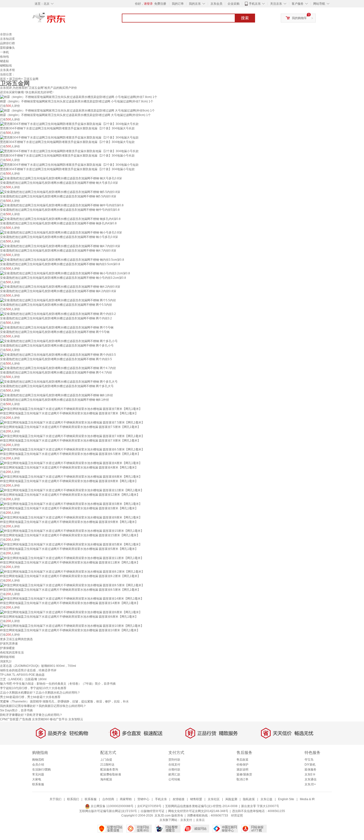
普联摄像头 (7, 47)
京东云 (200, 820)
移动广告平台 (59, 719)
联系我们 (73, 799)
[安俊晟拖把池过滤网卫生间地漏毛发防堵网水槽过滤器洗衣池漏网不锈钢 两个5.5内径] (58, 300)
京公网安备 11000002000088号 (111, 806)
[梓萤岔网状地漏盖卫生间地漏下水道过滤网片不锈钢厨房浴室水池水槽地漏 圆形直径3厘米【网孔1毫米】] (71, 503)
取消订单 (242, 779)
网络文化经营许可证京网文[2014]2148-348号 (198, 811)
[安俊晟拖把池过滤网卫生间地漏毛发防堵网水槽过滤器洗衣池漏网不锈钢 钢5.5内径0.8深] (60, 191)
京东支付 (186, 820)
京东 (65, 19)
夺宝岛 (309, 759)
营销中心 (143, 799)
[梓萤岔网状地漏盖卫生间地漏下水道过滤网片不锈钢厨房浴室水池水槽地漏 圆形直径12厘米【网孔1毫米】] (72, 490)
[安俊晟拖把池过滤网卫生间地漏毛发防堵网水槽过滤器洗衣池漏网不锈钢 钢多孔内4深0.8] (60, 218)
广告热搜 (25, 719)
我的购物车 (299, 18)
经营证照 (237, 815)
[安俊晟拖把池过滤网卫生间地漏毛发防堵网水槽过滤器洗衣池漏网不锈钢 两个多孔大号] (59, 381)
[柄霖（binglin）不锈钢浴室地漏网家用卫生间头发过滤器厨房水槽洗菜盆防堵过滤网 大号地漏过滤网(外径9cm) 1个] (77, 110)
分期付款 (174, 769)
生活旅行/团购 (41, 769)
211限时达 (107, 764)
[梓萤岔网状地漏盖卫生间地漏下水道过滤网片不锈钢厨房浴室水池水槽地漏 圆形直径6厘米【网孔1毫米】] (71, 612)
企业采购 (233, 3)
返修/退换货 (244, 774)
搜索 (245, 18)
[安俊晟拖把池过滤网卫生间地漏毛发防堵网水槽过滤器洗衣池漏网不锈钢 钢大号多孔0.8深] (61, 178)
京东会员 (216, 3)
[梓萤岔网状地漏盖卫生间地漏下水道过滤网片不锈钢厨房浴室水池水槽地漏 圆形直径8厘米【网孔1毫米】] (71, 476)
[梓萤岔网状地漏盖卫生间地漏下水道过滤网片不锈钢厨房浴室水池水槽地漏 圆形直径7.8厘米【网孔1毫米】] (72, 436)
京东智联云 (75, 719)
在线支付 (174, 764)
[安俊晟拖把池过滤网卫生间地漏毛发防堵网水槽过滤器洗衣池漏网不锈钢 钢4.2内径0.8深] (60, 286)
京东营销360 (40, 719)
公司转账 (174, 779)
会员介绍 (38, 764)
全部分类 (6, 34)
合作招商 (108, 799)
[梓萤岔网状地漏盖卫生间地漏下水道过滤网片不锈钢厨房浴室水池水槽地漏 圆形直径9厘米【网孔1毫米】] (71, 517)
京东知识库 (7, 39)
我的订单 (178, 3)
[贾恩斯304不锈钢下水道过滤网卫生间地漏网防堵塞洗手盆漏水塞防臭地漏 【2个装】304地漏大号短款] (69, 137)
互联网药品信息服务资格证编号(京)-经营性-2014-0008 (201, 806)
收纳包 (4, 56)
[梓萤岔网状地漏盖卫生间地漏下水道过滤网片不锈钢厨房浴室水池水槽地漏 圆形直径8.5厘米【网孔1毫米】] (72, 585)
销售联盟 (196, 799)
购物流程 (38, 759)
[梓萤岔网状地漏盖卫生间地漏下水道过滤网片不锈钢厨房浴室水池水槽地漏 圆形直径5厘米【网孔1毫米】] (71, 544)
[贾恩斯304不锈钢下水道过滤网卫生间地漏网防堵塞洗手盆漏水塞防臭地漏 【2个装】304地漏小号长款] (69, 151)
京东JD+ (310, 784)
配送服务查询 (109, 769)
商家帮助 (126, 799)
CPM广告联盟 (9, 719)
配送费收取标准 (110, 774)
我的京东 (195, 3)
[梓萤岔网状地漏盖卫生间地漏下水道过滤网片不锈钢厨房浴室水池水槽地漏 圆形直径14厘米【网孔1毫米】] (72, 598)
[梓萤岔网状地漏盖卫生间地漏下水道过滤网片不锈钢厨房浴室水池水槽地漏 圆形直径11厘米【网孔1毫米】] (72, 558)
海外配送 (106, 779)
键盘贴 (4, 61)
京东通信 (310, 779)
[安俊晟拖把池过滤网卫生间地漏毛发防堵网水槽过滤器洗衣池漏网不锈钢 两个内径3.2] (58, 313)
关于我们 (55, 799)
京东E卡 (310, 774)
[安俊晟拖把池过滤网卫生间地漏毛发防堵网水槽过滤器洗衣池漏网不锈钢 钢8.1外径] (56, 395)
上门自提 (106, 759)
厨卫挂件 (15, 79)
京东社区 (214, 799)
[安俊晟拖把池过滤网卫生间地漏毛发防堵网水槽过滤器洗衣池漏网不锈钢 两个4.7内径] (58, 368)
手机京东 (255, 3)
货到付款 (174, 759)
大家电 (36, 779)
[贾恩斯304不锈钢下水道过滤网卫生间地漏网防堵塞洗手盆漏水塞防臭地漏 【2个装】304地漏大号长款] (69, 124)
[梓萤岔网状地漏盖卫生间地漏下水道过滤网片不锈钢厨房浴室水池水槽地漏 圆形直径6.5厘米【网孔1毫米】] (72, 449)
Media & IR (307, 799)
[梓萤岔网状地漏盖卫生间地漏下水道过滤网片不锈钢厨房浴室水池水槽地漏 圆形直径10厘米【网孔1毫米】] (72, 625)
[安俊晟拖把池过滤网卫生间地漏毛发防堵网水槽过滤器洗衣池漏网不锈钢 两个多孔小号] (59, 341)
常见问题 (38, 774)
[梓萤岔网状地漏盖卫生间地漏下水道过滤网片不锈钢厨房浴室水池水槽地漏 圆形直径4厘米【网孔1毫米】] (71, 463)
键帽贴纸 (6, 65)
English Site (286, 799)
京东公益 (266, 799)
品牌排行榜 (7, 43)
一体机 (4, 52)
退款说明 (242, 769)
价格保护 (242, 764)
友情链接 (178, 799)
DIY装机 (310, 764)
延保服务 (310, 769)
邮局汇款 (174, 774)
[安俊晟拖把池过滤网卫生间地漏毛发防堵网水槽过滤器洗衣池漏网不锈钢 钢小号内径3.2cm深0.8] (65, 273)
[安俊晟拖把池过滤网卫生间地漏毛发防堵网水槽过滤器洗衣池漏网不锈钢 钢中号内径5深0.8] (62, 205)
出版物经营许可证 (152, 811)
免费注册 (160, 3)
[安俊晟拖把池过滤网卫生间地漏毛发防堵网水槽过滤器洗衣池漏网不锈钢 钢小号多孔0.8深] (61, 232)
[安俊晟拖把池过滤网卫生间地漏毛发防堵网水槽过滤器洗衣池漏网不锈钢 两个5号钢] (56, 327)
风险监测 (231, 799)
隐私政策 (249, 799)
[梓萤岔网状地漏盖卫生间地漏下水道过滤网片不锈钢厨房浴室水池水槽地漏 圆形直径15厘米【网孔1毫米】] (72, 531)
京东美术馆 (7, 70)
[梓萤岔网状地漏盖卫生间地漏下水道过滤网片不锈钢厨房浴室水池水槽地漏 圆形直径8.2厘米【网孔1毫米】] (72, 571)
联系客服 (38, 784)
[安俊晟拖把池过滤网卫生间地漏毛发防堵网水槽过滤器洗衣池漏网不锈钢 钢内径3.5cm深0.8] (62, 259)
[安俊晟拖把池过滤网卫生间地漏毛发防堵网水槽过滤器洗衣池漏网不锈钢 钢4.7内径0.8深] (60, 246)
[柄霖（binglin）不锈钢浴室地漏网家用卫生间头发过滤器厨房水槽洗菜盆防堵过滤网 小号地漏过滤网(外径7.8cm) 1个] (78, 96)
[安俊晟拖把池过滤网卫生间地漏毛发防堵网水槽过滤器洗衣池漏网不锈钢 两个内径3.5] (58, 354)
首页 (3, 79)
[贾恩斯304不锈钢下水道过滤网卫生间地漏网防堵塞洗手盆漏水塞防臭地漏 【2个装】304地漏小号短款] (69, 164)
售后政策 (242, 759)
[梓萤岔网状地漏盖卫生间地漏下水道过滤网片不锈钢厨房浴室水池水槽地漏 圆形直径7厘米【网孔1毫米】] (71, 408)
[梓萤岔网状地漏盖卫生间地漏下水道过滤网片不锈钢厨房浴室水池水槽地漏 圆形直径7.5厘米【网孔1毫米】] (72, 422)
